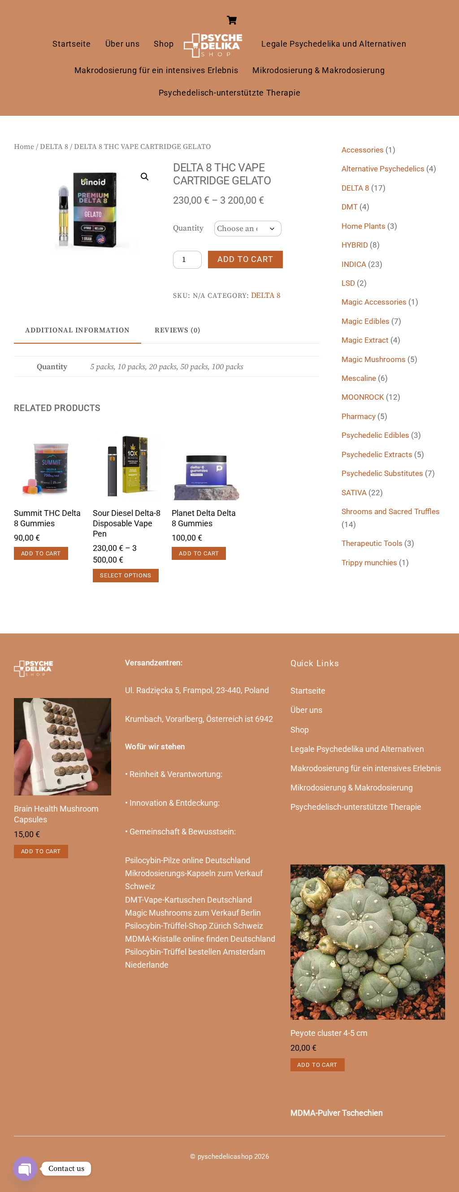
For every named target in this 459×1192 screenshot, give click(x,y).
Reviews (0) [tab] (178, 330)
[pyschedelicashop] (217, 44)
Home (24, 146)
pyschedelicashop (225, 1157)
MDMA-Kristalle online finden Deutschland (200, 938)
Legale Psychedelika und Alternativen (333, 43)
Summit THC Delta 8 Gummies (47, 518)
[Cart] (232, 20)
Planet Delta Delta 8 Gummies (204, 518)
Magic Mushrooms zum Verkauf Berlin (193, 912)
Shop (163, 43)
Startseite (71, 43)
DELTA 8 (54, 146)
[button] (145, 177)
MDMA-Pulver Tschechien (336, 1113)
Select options (126, 575)
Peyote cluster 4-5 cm (329, 1033)
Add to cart (245, 259)
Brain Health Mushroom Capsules (56, 814)
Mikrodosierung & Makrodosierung (318, 70)
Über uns (122, 43)
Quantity (188, 228)
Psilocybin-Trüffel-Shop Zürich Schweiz (194, 925)
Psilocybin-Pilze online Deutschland (187, 860)
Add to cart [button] (41, 553)
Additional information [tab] (77, 330)
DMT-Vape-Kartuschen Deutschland (188, 899)
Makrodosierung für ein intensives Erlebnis (156, 70)
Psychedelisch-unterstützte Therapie (230, 92)
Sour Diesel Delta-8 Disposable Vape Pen (126, 523)
